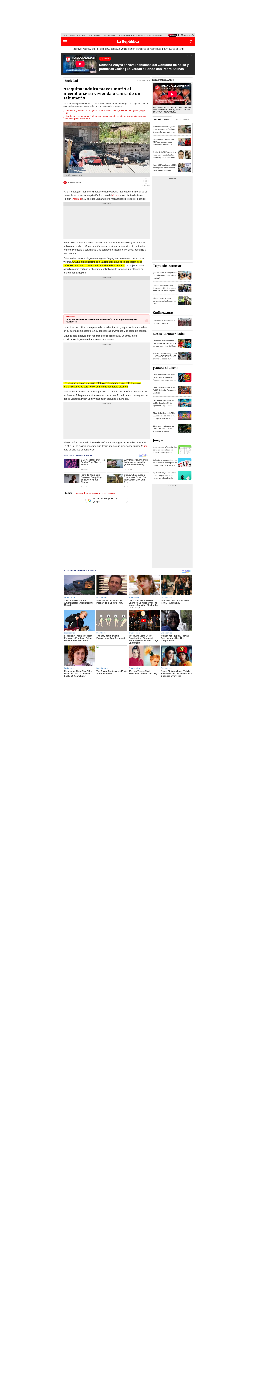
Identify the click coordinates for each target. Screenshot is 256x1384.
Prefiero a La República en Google (105, 500)
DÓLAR (165, 49)
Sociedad (71, 80)
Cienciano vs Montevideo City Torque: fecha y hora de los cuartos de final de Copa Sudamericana (164, 345)
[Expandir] (188, 56)
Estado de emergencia (76, 35)
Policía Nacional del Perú (95, 493)
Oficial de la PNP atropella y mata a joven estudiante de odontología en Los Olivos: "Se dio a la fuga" (164, 156)
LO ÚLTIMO (77, 49)
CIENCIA (131, 49)
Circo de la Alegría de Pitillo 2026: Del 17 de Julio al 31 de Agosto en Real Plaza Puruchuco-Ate (164, 417)
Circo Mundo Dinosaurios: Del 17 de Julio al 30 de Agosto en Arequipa (164, 428)
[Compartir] (146, 181)
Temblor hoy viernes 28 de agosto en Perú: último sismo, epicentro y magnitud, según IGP (105, 111)
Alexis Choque (74, 182)
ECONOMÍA (105, 49)
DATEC (172, 49)
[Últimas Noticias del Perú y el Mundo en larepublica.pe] (128, 42)
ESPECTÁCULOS (154, 49)
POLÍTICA (87, 49)
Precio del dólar (155, 35)
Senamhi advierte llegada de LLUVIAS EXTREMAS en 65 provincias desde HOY (165, 356)
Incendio (111, 493)
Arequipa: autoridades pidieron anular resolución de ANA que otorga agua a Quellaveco (101, 320)
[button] (65, 41)
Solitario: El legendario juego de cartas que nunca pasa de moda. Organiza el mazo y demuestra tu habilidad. (165, 464)
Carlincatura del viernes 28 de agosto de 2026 (164, 322)
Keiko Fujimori (124, 35)
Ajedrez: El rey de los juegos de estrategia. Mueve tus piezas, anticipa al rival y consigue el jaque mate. (164, 477)
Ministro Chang (109, 35)
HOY (63, 35)
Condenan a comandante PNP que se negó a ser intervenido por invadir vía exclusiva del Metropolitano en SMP (105, 117)
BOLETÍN (179, 49)
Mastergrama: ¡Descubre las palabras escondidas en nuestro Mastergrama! (165, 450)
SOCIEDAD (115, 49)
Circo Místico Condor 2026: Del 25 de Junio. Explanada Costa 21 (164, 390)
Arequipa (79, 493)
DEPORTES (141, 49)
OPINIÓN (95, 49)
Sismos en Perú (94, 35)
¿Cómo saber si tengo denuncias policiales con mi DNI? (164, 301)
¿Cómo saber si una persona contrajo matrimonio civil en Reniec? (165, 275)
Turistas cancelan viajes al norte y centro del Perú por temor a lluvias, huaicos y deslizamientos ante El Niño (164, 130)
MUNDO (124, 49)
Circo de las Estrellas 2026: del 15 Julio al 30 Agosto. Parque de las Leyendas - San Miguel (164, 379)
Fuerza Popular (139, 35)
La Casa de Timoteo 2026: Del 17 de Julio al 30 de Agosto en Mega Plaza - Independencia (164, 404)
